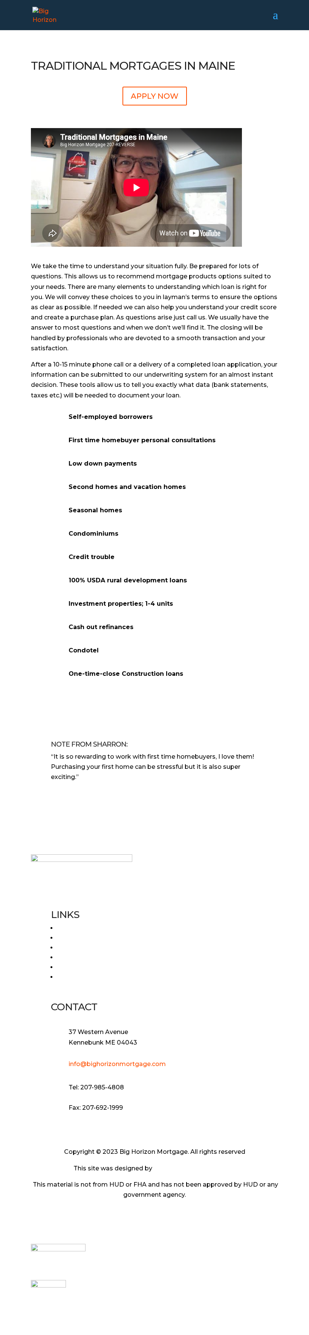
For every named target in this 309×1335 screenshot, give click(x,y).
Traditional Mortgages (91, 957)
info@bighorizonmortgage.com (117, 1064)
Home (66, 928)
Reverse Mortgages (87, 947)
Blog (64, 967)
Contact (69, 977)
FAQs (65, 937)
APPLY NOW (155, 96)
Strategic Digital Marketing (195, 1168)
